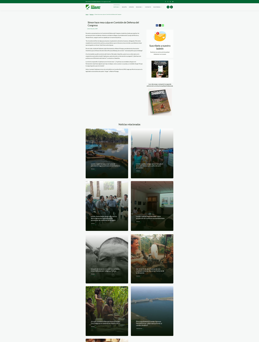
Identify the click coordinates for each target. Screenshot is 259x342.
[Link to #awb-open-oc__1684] (171, 7)
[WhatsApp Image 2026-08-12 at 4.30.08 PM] (160, 89)
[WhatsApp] (162, 25)
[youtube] (172, 1)
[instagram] (170, 1)
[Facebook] (156, 25)
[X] (160, 25)
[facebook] (165, 1)
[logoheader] (93, 5)
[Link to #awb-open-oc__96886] (168, 7)
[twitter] (167, 1)
